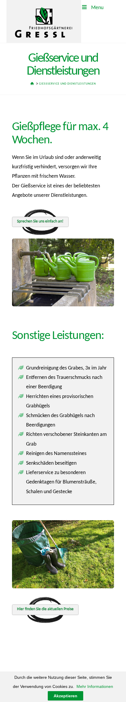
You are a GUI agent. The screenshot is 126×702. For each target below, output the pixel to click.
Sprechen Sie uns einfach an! (40, 221)
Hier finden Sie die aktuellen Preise (45, 609)
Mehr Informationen (94, 686)
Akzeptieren (65, 695)
